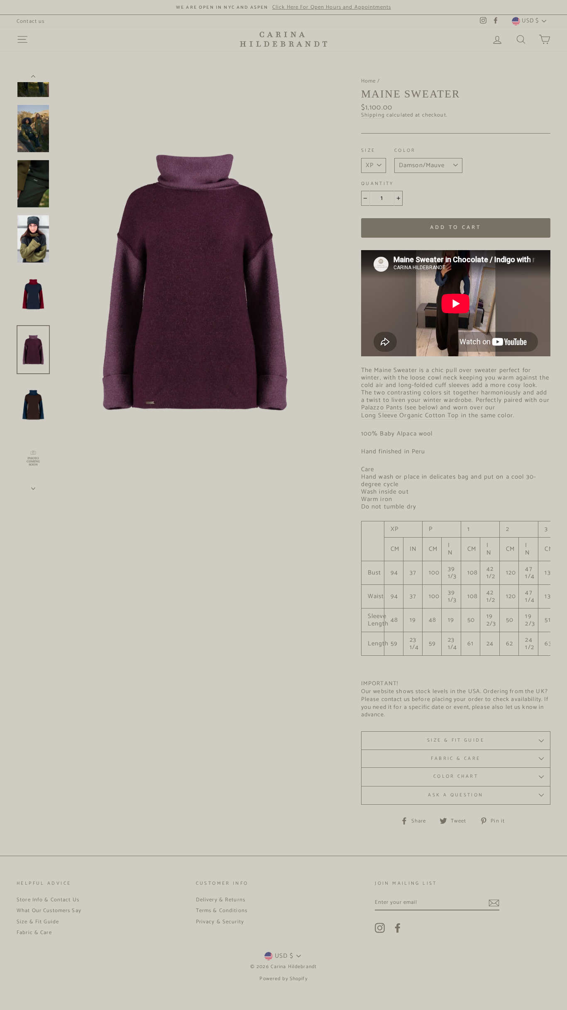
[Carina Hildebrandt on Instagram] (380, 928)
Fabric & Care (455, 758)
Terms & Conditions (221, 910)
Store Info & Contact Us (48, 900)
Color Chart (455, 776)
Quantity (377, 184)
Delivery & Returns (220, 900)
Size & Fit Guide (455, 740)
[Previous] (33, 78)
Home (368, 81)
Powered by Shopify (283, 979)
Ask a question (455, 795)
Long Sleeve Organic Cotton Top (410, 416)
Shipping (373, 115)
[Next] (33, 486)
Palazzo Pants (382, 408)
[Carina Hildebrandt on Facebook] (398, 928)
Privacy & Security (220, 922)
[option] (283, 7)
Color (405, 151)
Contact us (30, 21)
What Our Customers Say (49, 910)
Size (368, 151)
